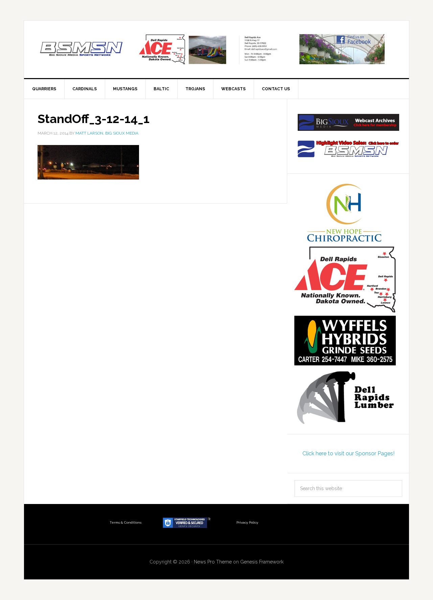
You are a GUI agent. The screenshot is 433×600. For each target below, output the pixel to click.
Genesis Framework (261, 562)
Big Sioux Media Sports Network (82, 49)
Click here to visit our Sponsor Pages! (348, 453)
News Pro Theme (213, 562)
